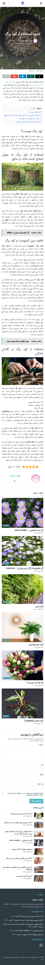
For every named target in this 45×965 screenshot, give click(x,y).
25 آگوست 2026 (38, 533)
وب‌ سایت (40, 784)
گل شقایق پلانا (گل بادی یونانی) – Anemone (24, 568)
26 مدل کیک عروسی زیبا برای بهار (21, 813)
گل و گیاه (31, 71)
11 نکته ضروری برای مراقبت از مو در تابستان (18, 822)
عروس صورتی (24, 40)
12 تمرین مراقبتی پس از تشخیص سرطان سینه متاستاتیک (17, 868)
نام (41, 765)
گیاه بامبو (39, 606)
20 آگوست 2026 (38, 647)
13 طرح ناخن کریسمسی (24, 876)
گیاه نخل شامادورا (36, 644)
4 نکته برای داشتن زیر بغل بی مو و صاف (19, 858)
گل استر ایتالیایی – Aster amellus (29, 530)
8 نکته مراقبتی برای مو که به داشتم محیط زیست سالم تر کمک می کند (18, 832)
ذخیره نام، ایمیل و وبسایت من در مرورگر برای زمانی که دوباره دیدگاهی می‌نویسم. (25, 794)
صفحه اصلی (39, 71)
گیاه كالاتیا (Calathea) (34, 721)
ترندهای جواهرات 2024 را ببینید (22, 849)
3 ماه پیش (11, 40)
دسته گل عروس (8, 678)
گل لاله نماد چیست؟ (35, 682)
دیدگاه (40, 745)
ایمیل (40, 774)
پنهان (33, 108)
